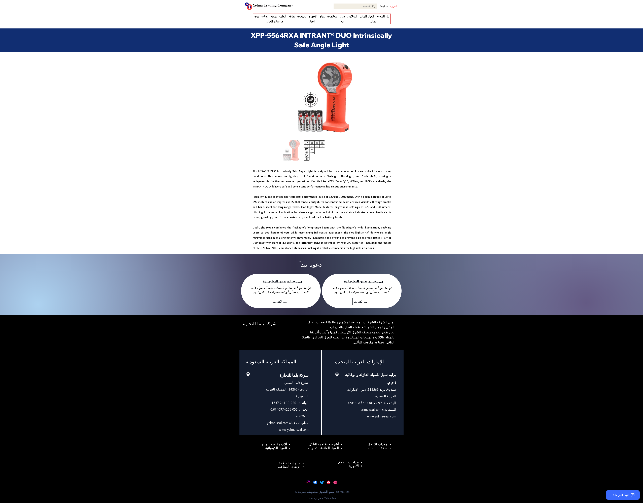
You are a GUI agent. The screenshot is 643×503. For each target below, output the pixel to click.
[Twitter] (321, 482)
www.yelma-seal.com (294, 430)
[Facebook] (315, 482)
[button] (366, 16)
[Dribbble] (335, 482)
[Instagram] (308, 482)
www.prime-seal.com (381, 416)
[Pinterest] (328, 482)
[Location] (248, 374)
